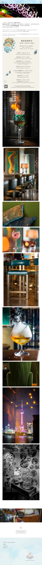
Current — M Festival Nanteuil (9, 542)
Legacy (4, 544)
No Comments (9, 13)
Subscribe (5, 547)
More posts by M (21, 531)
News (16, 10)
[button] (40, 1)
